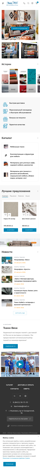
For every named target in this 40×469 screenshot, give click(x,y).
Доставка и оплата (26, 385)
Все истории (37, 64)
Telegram (20, 396)
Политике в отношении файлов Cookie (16, 458)
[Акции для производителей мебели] (30, 50)
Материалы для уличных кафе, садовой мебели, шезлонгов (22, 164)
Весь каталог (37, 138)
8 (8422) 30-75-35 (20, 402)
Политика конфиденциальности (22, 425)
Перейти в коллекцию (20, 28)
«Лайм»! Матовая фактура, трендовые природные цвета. (25, 280)
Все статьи (37, 252)
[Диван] (20, 242)
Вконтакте (14, 396)
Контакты (14, 389)
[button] (11, 37)
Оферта (27, 389)
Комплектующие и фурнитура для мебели (22, 155)
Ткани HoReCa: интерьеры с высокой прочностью (24, 303)
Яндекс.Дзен (25, 396)
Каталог (9, 385)
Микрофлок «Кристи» (22, 269)
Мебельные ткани (17, 147)
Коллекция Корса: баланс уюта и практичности (25, 292)
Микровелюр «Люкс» (22, 260)
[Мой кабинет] (32, 3)
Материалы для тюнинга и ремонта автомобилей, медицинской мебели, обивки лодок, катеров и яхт (22, 174)
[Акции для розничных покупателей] (10, 50)
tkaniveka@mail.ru (21, 406)
